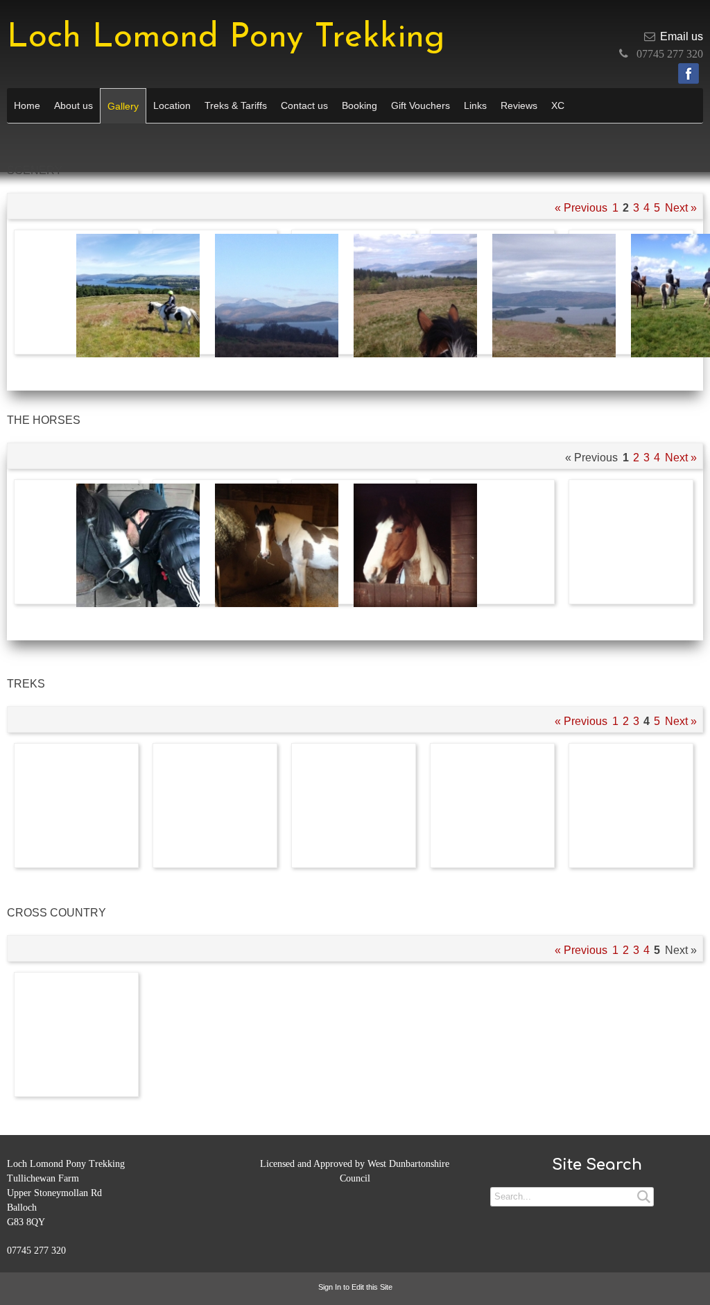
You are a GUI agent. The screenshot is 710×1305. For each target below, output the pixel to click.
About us (73, 105)
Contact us (304, 105)
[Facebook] (688, 73)
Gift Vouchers (420, 105)
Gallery (123, 106)
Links (475, 105)
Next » (681, 208)
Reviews (519, 105)
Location (172, 105)
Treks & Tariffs (236, 105)
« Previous (581, 208)
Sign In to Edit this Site (355, 1287)
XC (557, 105)
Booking (359, 105)
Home (27, 105)
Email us (681, 36)
